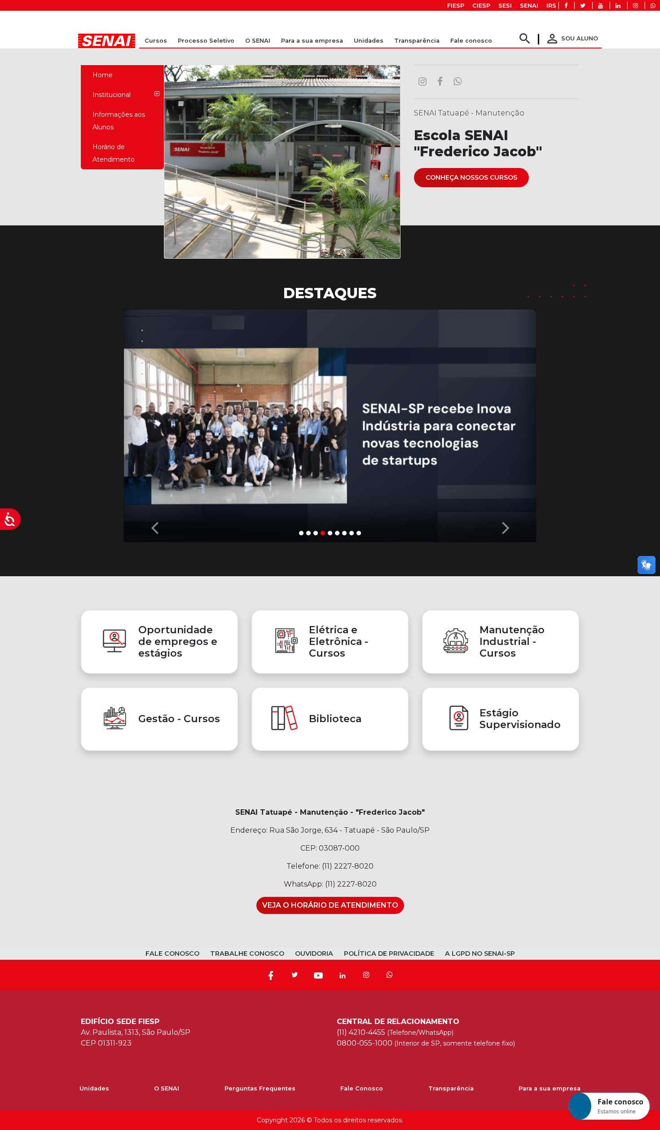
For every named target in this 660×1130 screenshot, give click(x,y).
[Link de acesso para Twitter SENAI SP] (582, 5)
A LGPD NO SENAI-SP (480, 953)
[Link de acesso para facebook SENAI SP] (566, 5)
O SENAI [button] (257, 40)
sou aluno (571, 38)
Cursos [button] (156, 40)
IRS (551, 5)
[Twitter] (294, 975)
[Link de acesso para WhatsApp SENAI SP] (653, 5)
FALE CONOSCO (172, 953)
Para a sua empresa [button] (312, 40)
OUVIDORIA (314, 953)
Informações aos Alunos (118, 120)
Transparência (451, 1088)
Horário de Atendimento (113, 153)
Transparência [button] (417, 40)
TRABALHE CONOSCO (247, 953)
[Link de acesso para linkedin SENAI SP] (618, 5)
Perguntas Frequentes (259, 1088)
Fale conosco (471, 40)
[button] (154, 423)
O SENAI (166, 1088)
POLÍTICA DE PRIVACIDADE (389, 953)
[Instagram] (366, 975)
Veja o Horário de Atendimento (330, 905)
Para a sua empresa (550, 1088)
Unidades (368, 40)
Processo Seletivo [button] (206, 40)
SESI (505, 5)
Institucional (111, 95)
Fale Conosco (361, 1088)
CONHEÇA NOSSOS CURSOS (471, 177)
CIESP (481, 5)
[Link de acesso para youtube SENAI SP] (600, 5)
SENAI (529, 5)
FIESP (455, 5)
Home (102, 75)
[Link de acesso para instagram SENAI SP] (635, 5)
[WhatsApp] (389, 975)
